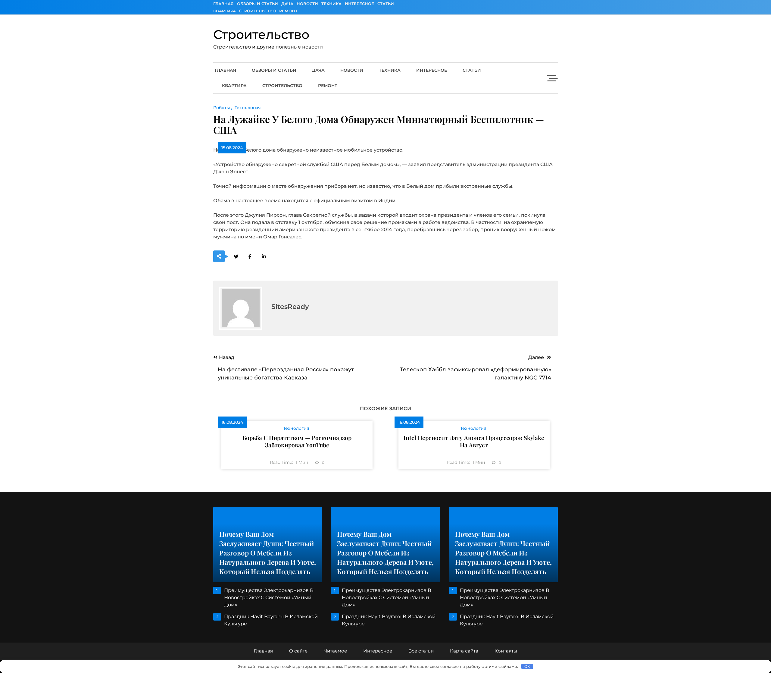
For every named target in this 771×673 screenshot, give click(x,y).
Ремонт (288, 10)
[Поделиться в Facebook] (250, 256)
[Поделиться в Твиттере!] (236, 256)
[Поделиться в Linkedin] (264, 256)
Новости (307, 3)
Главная (223, 3)
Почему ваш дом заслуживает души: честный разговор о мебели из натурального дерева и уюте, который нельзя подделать (267, 553)
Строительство (257, 10)
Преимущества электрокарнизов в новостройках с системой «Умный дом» (269, 597)
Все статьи (421, 651)
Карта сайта (464, 651)
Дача (287, 3)
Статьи (385, 3)
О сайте (298, 651)
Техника (331, 3)
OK (527, 666)
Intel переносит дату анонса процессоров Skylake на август (474, 441)
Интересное (359, 3)
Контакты (506, 651)
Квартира (224, 10)
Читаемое (335, 651)
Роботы (221, 107)
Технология (248, 107)
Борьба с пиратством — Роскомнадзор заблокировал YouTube (296, 441)
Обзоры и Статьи (257, 3)
